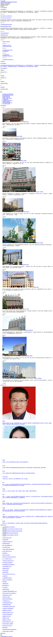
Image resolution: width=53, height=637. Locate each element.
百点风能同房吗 (5, 51)
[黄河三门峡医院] (19, 378)
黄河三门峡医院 (38, 378)
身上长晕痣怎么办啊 (6, 103)
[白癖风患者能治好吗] (4, 33)
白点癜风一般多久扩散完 (7, 46)
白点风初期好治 (3, 9)
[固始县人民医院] (11, 160)
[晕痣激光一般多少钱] (6, 45)
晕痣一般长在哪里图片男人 (7, 102)
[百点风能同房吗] (5, 54)
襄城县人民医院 (29, 355)
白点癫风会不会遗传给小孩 (7, 55)
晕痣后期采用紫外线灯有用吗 (5, 26)
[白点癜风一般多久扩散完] (7, 50)
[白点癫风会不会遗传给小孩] (7, 59)
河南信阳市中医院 (25, 264)
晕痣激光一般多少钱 (6, 41)
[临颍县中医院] (18, 287)
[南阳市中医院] (13, 121)
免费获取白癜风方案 (4, 5)
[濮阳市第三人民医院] (19, 242)
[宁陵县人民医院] (12, 211)
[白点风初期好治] (3, 7)
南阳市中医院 (26, 121)
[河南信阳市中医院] (12, 264)
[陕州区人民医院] (9, 136)
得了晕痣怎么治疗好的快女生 (5, 17)
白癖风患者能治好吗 (6, 96)
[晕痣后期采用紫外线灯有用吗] (6, 24)
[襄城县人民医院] (14, 355)
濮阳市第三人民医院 (39, 242)
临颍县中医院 (36, 287)
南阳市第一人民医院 (39, 191)
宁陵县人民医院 (26, 211)
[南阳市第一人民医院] (19, 191)
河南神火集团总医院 (29, 330)
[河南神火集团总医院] (13, 330)
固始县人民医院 (23, 160)
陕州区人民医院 (19, 136)
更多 (5, 105)
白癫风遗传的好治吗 (6, 101)
